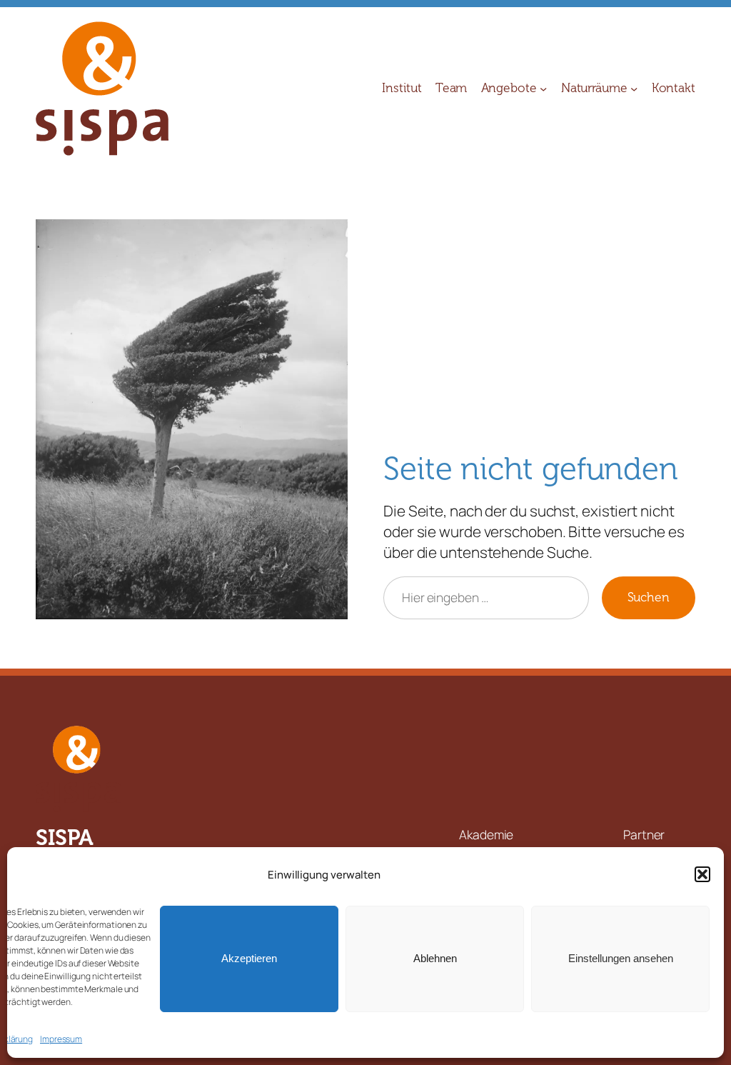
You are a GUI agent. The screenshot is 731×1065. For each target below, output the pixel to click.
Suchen (648, 597)
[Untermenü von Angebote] (543, 88)
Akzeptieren (249, 958)
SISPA (65, 837)
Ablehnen (435, 958)
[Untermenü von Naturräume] (633, 88)
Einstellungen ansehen (620, 958)
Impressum (61, 1039)
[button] (702, 874)
